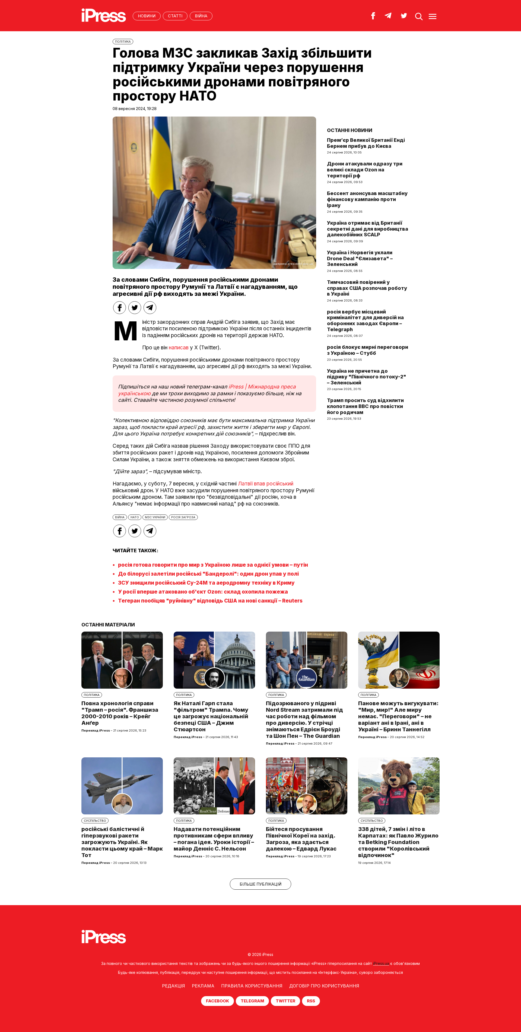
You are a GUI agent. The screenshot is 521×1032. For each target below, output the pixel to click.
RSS (311, 1000)
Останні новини (349, 130)
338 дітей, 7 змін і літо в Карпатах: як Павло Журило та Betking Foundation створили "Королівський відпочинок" (398, 842)
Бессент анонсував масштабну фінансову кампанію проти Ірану (367, 199)
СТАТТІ (175, 15)
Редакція (173, 986)
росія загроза (183, 517)
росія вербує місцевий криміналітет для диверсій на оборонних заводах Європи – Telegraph (365, 320)
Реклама (203, 986)
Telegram (252, 1000)
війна (120, 517)
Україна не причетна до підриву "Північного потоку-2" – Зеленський (366, 376)
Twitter (285, 1000)
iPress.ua (381, 963)
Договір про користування (324, 986)
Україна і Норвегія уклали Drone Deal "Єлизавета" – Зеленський (360, 258)
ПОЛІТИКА (123, 41)
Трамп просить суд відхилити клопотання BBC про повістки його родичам (365, 406)
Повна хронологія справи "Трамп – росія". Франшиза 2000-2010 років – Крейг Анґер (119, 713)
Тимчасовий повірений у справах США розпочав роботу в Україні (367, 288)
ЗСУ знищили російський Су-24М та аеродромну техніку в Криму (206, 583)
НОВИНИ (146, 15)
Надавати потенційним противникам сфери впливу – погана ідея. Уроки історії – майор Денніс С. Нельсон (214, 839)
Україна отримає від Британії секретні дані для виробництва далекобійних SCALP (367, 228)
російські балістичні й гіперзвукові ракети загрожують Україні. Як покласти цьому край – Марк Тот (122, 842)
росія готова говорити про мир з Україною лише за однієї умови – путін (213, 565)
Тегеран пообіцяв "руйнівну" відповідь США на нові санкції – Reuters (210, 601)
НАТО (135, 517)
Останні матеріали (108, 625)
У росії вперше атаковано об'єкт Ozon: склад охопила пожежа (203, 592)
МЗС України (155, 517)
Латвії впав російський (265, 484)
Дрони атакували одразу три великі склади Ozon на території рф (364, 169)
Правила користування (251, 986)
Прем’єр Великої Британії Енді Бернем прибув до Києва (366, 143)
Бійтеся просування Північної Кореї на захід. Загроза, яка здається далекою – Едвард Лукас (301, 839)
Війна (201, 15)
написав (179, 347)
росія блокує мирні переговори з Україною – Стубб (367, 350)
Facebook (217, 1000)
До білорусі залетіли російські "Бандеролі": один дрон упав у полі (208, 574)
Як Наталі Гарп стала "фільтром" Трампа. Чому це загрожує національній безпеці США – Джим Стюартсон (211, 716)
